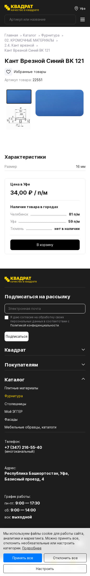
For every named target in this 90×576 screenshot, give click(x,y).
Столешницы (15, 404)
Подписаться (16, 336)
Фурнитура (14, 396)
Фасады (11, 419)
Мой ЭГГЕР (14, 411)
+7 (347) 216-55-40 (23, 447)
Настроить (45, 569)
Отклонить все (65, 558)
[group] (59, 120)
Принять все (22, 558)
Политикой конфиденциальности (34, 325)
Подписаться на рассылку (37, 297)
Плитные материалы (21, 388)
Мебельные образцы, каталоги (30, 427)
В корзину (45, 245)
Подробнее (32, 548)
